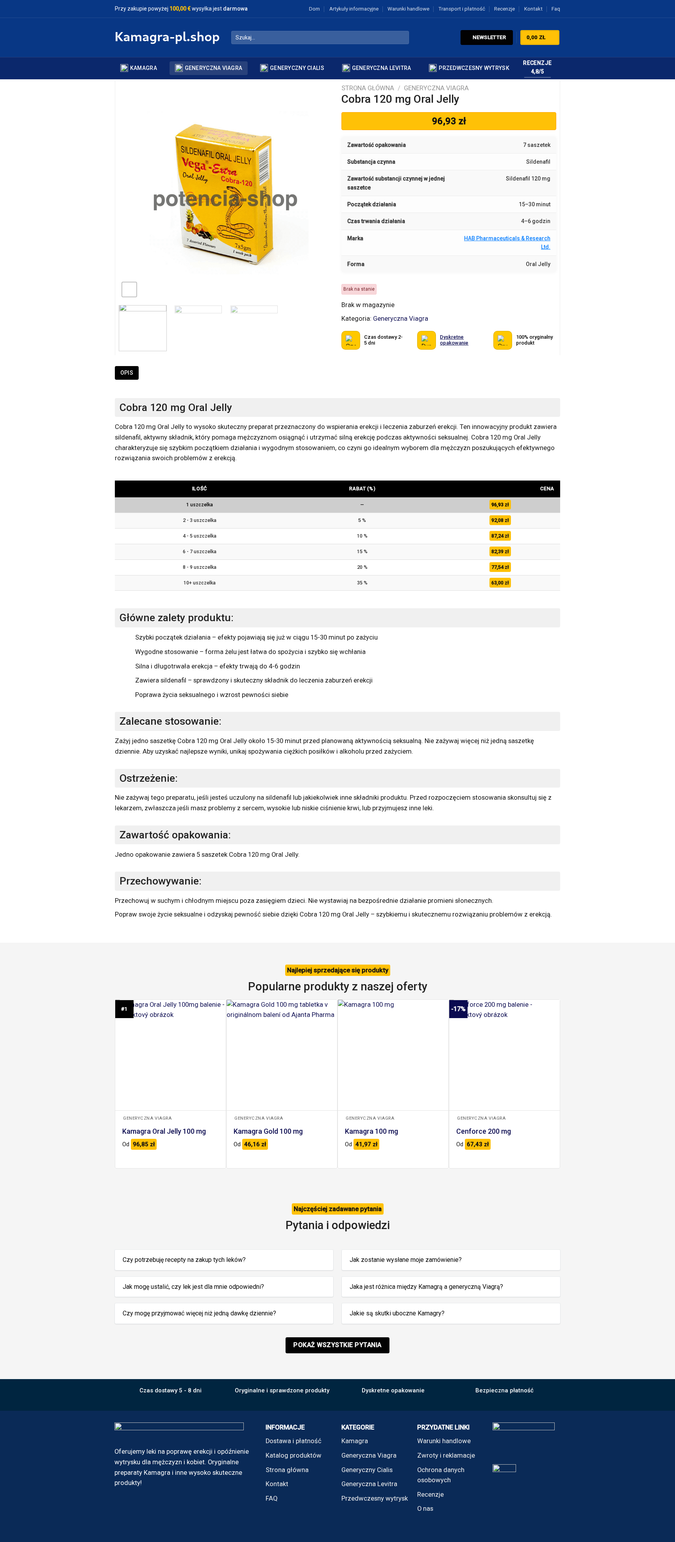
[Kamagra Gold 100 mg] (282, 1055)
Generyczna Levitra (381, 68)
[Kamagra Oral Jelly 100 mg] (170, 1055)
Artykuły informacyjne (354, 9)
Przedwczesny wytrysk (474, 68)
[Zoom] (129, 289)
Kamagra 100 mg (371, 1131)
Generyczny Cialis (297, 68)
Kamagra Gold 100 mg (268, 1131)
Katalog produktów (293, 1455)
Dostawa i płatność (293, 1441)
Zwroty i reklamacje (446, 1455)
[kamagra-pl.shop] (167, 38)
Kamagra (143, 68)
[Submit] (401, 38)
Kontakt (533, 9)
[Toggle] (321, 1260)
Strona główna (367, 88)
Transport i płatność (461, 9)
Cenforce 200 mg (483, 1131)
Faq (556, 9)
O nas (425, 1508)
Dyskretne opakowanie (454, 339)
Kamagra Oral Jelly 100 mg (164, 1131)
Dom (314, 9)
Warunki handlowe (408, 9)
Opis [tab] (126, 373)
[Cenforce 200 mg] (504, 1055)
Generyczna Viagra (214, 68)
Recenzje (504, 9)
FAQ (272, 1498)
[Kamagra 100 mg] (393, 1055)
